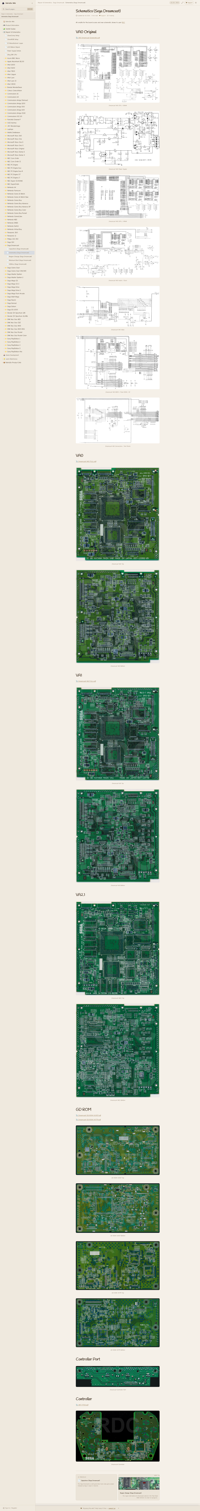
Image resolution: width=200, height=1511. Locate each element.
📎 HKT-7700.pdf (82, 1405)
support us (112, 1508)
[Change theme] (196, 2)
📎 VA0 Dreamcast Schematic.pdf (88, 38)
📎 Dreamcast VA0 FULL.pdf (86, 461)
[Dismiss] (118, 1508)
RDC (123, 22)
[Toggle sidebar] (32, 3)
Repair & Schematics (7, 14)
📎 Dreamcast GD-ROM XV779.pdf (88, 1120)
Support (103, 15)
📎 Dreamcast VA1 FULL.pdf (86, 681)
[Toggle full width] (182, 2)
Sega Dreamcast (18, 14)
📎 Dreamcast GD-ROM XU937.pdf (88, 1115)
